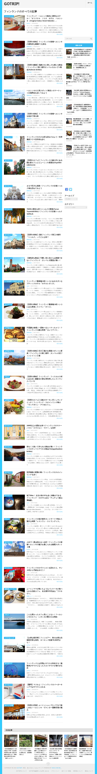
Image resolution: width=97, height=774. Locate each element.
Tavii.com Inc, (56, 768)
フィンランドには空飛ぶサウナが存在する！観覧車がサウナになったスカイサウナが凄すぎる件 (44, 665)
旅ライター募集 (66, 771)
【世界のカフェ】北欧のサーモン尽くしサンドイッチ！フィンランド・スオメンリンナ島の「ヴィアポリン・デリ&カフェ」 (44, 402)
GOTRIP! (11, 4)
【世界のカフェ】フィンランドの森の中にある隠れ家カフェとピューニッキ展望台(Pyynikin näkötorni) (44, 162)
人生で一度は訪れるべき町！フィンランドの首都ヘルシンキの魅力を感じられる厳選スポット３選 (44, 544)
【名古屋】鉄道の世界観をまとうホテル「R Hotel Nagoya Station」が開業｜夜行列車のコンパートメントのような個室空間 (79, 94)
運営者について (78, 771)
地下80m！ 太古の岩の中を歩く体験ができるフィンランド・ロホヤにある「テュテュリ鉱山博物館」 (44, 497)
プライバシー (55, 771)
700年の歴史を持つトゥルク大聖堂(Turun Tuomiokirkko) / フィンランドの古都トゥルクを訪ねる (44, 211)
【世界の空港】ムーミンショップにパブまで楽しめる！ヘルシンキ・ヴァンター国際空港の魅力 (44, 707)
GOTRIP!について (21, 771)
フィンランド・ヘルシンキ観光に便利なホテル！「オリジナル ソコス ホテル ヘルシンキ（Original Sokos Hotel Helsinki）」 (44, 18)
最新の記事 (78, 45)
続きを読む (60, 34)
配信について (89, 771)
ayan (28, 286)
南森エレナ (30, 596)
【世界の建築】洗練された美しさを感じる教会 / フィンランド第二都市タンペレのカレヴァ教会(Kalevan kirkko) (44, 67)
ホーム (90, 3)
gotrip (28, 645)
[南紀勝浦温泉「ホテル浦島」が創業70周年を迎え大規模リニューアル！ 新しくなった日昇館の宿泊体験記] (86, 741)
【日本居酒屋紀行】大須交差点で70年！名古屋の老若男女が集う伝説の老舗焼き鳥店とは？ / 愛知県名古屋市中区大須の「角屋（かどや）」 (79, 53)
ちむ (28, 572)
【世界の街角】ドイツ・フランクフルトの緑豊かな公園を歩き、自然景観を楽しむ (82, 65)
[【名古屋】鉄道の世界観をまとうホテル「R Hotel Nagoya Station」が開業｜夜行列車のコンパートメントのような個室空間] (56, 741)
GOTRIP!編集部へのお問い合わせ (39, 771)
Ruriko (28, 23)
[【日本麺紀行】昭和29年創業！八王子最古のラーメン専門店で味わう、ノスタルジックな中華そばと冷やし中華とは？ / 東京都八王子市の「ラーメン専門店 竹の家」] (40, 741)
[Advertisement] (79, 22)
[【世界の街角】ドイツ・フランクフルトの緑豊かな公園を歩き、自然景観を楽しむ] (25, 741)
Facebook (66, 189)
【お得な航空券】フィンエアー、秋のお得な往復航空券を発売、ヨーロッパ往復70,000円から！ (44, 640)
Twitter (70, 189)
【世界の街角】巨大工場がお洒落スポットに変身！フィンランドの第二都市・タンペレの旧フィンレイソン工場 (44, 353)
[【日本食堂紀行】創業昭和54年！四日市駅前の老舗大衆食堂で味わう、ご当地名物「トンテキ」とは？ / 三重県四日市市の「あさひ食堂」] (70, 741)
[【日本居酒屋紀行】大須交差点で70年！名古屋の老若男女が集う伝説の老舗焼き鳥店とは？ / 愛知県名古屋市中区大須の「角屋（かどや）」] (10, 741)
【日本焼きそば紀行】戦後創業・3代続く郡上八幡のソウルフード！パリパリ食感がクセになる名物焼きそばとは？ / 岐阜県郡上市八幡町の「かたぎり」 (79, 135)
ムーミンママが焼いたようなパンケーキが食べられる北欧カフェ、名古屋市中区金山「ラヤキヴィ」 (44, 591)
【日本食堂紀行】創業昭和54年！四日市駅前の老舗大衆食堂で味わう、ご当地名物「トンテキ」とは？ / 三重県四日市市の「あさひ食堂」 (79, 108)
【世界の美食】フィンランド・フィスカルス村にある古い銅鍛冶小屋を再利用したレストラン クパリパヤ (44, 378)
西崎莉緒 (29, 46)
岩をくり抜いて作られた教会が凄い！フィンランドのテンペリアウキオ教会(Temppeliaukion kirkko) (44, 449)
